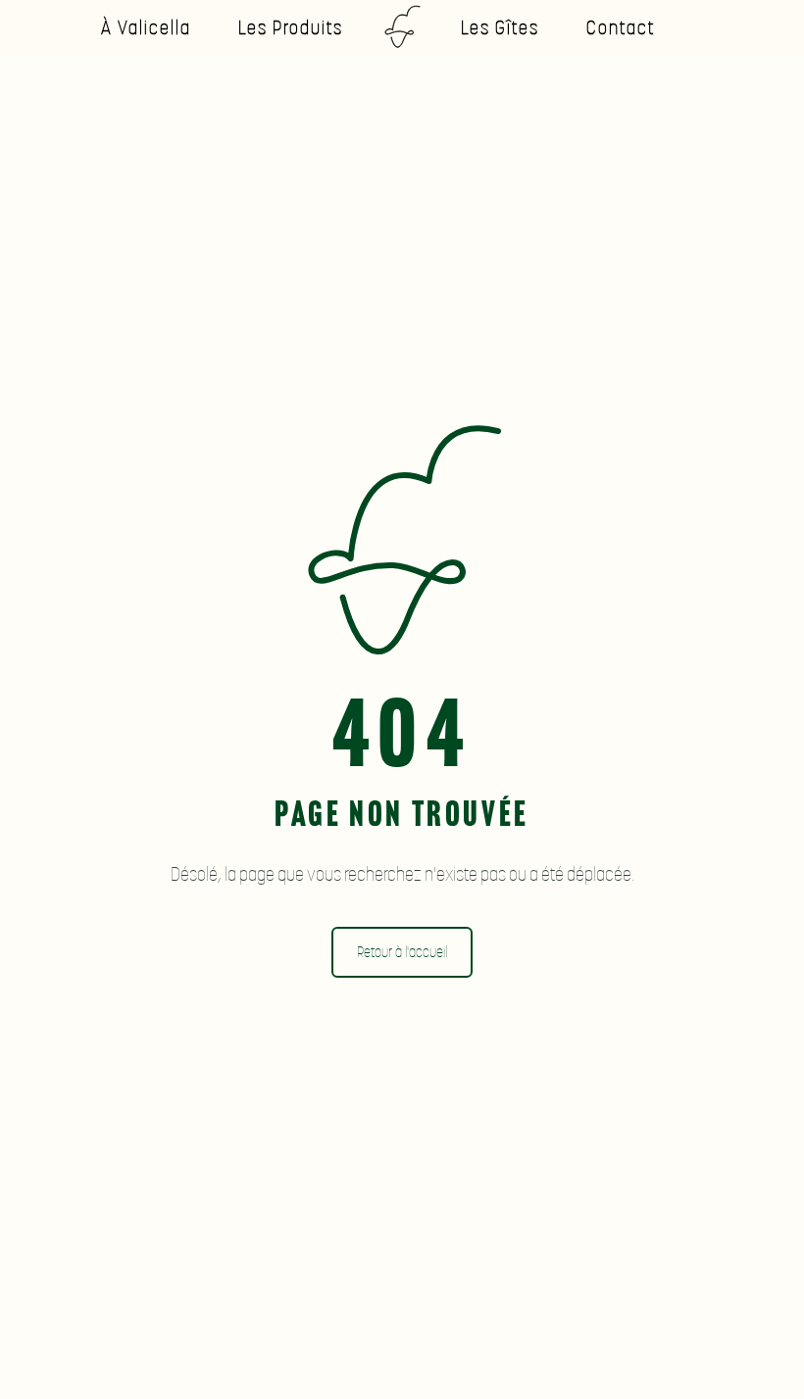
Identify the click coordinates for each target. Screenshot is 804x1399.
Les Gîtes (500, 27)
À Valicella (146, 27)
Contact (621, 27)
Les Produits (290, 27)
